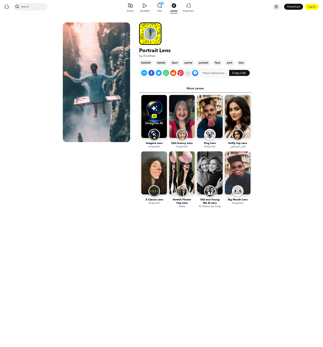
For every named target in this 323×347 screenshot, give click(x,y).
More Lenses (195, 88)
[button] (144, 73)
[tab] (195, 88)
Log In (312, 6)
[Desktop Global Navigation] (6, 6)
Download (293, 6)
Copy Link (239, 73)
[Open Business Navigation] (276, 6)
